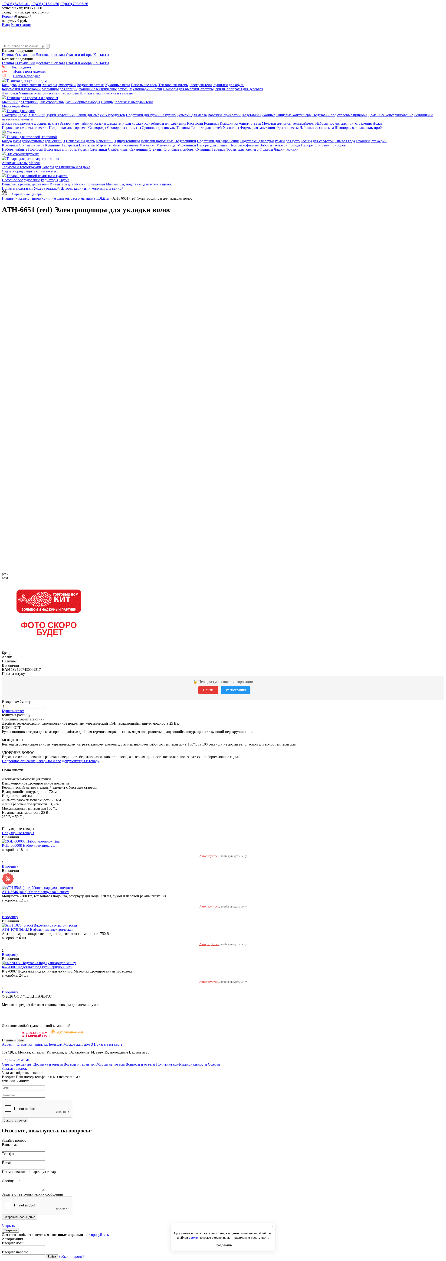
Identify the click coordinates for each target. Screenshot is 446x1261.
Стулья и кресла (31, 145)
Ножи (377, 123)
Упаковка (14, 132)
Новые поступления (29, 71)
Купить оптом (13, 711)
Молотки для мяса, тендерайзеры (288, 123)
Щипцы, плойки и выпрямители (127, 102)
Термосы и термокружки (21, 167)
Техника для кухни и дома (27, 81)
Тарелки (218, 149)
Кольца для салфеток (317, 141)
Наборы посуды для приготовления (343, 123)
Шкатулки (87, 145)
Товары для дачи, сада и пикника (33, 159)
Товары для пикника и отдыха (66, 167)
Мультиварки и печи (145, 89)
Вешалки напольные (157, 141)
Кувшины (53, 145)
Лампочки (10, 93)
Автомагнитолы (15, 163)
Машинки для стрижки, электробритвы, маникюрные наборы (51, 102)
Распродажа (21, 67)
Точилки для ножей (206, 128)
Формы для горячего (242, 149)
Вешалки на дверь (80, 141)
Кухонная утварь (247, 123)
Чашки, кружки (286, 149)
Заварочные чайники (76, 123)
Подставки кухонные (258, 115)
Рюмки (83, 149)
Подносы (35, 149)
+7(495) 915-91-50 (45, 4)
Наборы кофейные (244, 145)
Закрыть (8, 1226)
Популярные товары (18, 833)
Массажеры (11, 106)
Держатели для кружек (125, 123)
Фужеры (266, 149)
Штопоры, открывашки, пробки (360, 128)
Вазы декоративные (28, 141)
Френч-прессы (287, 128)
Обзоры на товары (110, 1064)
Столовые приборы (179, 149)
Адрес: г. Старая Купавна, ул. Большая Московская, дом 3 (47, 1044)
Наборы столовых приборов (323, 145)
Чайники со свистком (317, 128)
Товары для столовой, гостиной (32, 137)
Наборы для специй (212, 145)
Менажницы (166, 145)
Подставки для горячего (68, 128)
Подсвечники (185, 141)
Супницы (203, 149)
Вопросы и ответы (140, 1064)
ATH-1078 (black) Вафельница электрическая (37, 929)
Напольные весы (144, 85)
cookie (193, 1237)
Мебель (34, 163)
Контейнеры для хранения (165, 123)
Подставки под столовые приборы (339, 115)
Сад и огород (12, 171)
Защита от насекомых (41, 171)
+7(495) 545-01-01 (16, 4)
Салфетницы (118, 149)
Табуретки (70, 145)
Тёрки (22, 115)
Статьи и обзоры (79, 55)
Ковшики (211, 123)
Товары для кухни (21, 111)
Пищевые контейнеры (294, 115)
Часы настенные (125, 145)
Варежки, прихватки (224, 115)
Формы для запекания (257, 128)
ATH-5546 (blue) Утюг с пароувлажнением (35, 892)
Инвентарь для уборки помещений (77, 184)
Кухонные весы (117, 85)
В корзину (10, 866)
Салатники (98, 149)
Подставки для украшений (218, 141)
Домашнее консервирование (390, 115)
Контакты (101, 55)
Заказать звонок (14, 1068)
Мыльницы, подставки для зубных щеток (139, 184)
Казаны (100, 123)
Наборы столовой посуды (279, 145)
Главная (8, 55)
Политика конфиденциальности (181, 1064)
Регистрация (21, 25)
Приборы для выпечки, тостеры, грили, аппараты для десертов (213, 89)
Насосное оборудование (21, 180)
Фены (25, 106)
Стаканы (156, 149)
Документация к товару (80, 761)
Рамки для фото (287, 141)
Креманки (10, 145)
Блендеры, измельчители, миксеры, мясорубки (39, 85)
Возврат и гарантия (79, 1064)
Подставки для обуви (257, 141)
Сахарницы (138, 149)
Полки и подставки (17, 188)
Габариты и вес (48, 761)
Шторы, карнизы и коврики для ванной (92, 188)
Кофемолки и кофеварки (21, 89)
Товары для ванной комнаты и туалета (37, 176)
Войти (208, 690)
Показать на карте (108, 1044)
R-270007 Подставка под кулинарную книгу (37, 967)
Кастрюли (195, 123)
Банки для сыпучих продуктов (100, 115)
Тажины (183, 128)
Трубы (64, 180)
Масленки (147, 145)
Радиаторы (49, 180)
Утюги (123, 89)
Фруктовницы (128, 141)
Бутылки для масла (192, 115)
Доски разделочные (17, 123)
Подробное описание (19, 761)
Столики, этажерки (371, 141)
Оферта (214, 1064)
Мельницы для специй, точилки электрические (79, 89)
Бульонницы (55, 141)
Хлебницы (36, 115)
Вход (6, 25)
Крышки (226, 123)
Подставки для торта (60, 149)
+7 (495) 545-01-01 (16, 1060)
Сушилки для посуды (159, 128)
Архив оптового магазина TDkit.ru (81, 198)
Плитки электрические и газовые (106, 93)
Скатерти (9, 115)
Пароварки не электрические (25, 128)
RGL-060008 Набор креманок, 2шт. (30, 845)
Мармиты (104, 145)
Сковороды (97, 128)
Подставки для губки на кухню (151, 115)
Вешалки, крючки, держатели (25, 184)
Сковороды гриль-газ (124, 128)
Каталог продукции (34, 198)
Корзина (8, 16)
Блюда (7, 141)
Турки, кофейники (60, 115)
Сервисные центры (27, 194)
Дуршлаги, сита (46, 123)
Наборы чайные (14, 149)
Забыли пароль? (71, 1256)
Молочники (186, 145)
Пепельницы (106, 141)
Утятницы (231, 128)
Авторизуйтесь (209, 856)
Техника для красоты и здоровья (32, 98)
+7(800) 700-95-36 (74, 4)
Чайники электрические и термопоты (49, 93)
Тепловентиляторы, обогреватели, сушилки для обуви (201, 85)
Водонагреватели (90, 85)
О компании (25, 55)
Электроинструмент (23, 154)
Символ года (344, 141)
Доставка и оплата (50, 55)
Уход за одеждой (47, 188)
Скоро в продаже (26, 76)
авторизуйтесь (97, 1235)
